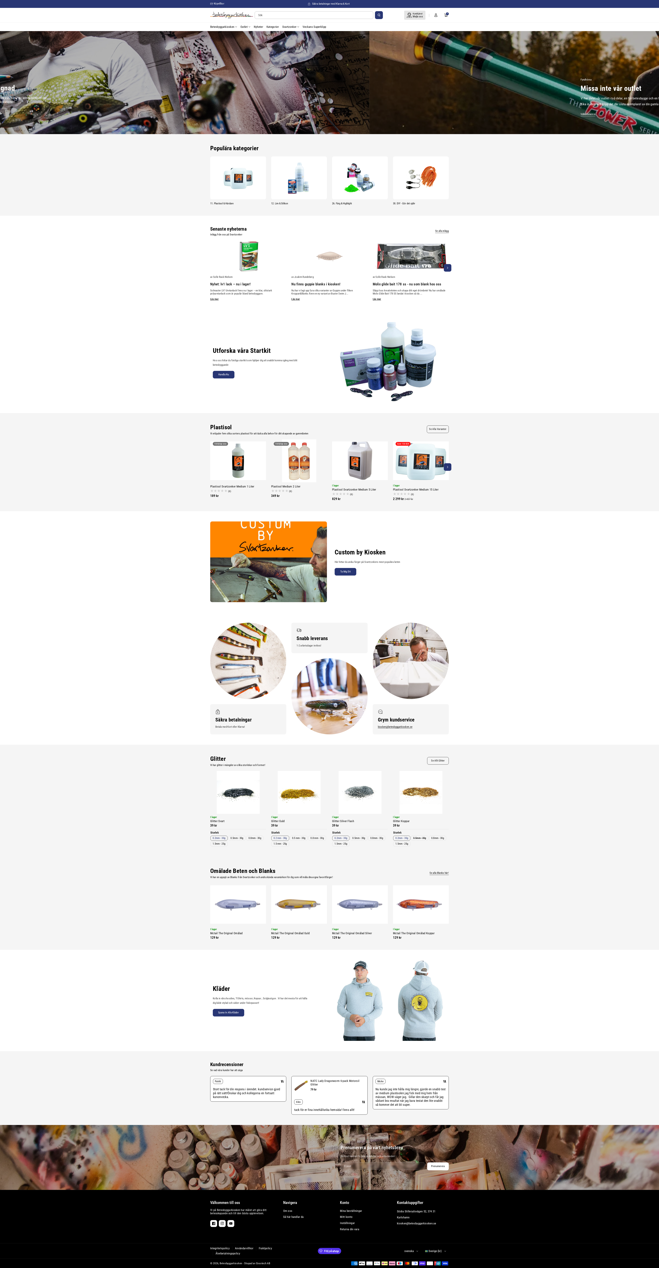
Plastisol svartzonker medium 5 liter (354, 489)
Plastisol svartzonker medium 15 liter (415, 489)
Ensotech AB (263, 1263)
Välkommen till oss (225, 1202)
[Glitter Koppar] (421, 792)
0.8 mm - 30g (317, 838)
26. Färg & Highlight (342, 203)
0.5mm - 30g (236, 838)
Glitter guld (278, 821)
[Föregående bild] (214, 129)
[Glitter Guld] (299, 792)
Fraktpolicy (265, 1248)
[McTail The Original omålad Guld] (299, 904)
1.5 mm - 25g (280, 843)
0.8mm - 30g (254, 838)
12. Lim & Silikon (279, 203)
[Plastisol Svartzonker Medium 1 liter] (238, 460)
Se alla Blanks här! (439, 872)
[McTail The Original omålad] (238, 904)
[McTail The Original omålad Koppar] (421, 904)
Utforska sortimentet (243, 112)
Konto (344, 1202)
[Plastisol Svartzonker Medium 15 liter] (421, 460)
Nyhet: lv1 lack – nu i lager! (230, 284)
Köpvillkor (219, 3)
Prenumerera (438, 1166)
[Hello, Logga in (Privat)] (436, 15)
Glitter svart (217, 821)
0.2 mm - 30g (280, 838)
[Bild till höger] (447, 268)
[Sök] (379, 15)
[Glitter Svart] (238, 792)
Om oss (287, 1211)
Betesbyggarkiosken (231, 1263)
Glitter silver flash (343, 821)
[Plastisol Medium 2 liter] (299, 460)
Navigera (290, 1202)
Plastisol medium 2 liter (285, 486)
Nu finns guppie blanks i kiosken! (315, 284)
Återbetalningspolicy (228, 1253)
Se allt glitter (438, 760)
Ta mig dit (345, 571)
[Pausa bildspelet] (237, 129)
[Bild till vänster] (211, 268)
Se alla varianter (437, 429)
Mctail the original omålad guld (290, 933)
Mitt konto (346, 1217)
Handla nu (223, 374)
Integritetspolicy (220, 1248)
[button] (446, 15)
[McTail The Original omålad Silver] (360, 904)
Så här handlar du (293, 1217)
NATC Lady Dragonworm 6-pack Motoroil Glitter (334, 1082)
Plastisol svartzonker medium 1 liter (232, 486)
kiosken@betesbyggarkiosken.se (395, 726)
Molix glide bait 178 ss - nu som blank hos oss (407, 284)
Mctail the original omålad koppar (414, 933)
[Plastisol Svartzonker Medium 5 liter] (360, 460)
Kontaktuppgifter (410, 1202)
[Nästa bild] (229, 129)
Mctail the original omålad (226, 933)
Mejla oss (418, 16)
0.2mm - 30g (219, 838)
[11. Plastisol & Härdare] (238, 177)
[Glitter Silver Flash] (360, 792)
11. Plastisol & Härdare (222, 203)
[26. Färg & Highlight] (360, 177)
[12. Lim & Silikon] (299, 177)
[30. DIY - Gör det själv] (421, 177)
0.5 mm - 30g (298, 838)
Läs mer (214, 299)
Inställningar (347, 1223)
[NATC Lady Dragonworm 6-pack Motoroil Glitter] (301, 1086)
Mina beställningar (351, 1211)
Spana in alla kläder (228, 1012)
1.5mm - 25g (219, 843)
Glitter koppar (401, 821)
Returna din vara (349, 1229)
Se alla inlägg (442, 230)
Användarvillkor (244, 1248)
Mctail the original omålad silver (352, 933)
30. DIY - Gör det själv (404, 203)
